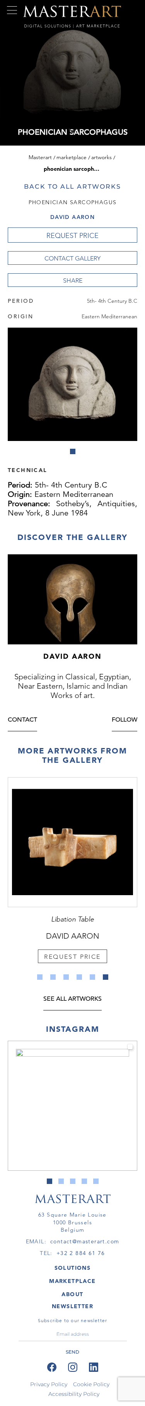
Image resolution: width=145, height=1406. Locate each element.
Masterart (40, 157)
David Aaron (72, 217)
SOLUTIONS (73, 1267)
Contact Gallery (72, 258)
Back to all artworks (72, 186)
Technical (27, 470)
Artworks (101, 157)
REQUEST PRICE (72, 235)
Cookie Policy (91, 1384)
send (72, 1352)
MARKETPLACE (72, 1281)
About (72, 1294)
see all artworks (72, 999)
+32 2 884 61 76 (80, 1253)
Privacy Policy (48, 1384)
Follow (124, 720)
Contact (22, 720)
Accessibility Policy (73, 1394)
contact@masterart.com (84, 1241)
